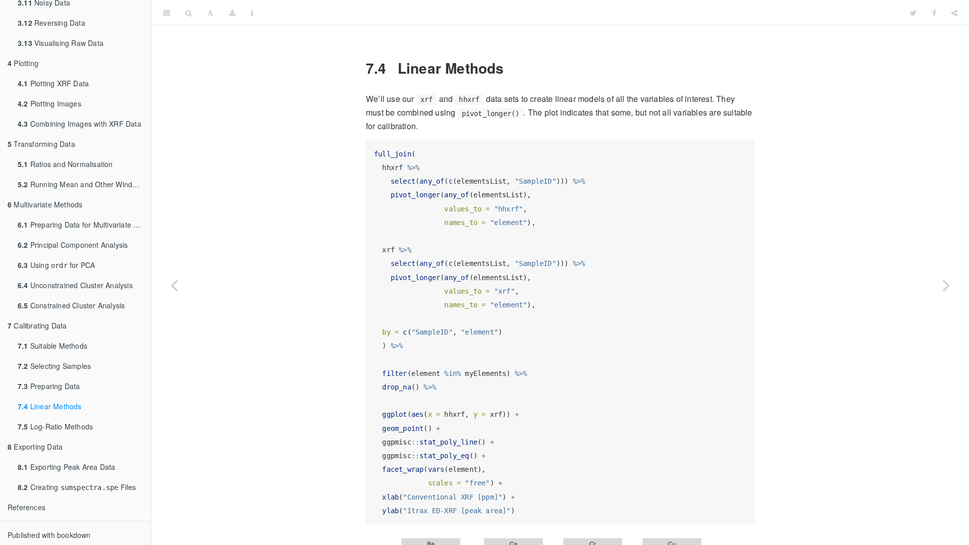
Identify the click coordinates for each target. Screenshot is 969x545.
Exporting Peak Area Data (67, 467)
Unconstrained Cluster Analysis (75, 285)
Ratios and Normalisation (65, 164)
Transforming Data (41, 144)
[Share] (954, 12)
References (26, 507)
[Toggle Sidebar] (166, 12)
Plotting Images (49, 103)
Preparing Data (49, 386)
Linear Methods (50, 406)
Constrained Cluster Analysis (71, 305)
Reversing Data (51, 23)
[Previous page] (174, 285)
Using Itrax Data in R (581, 12)
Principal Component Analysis (73, 245)
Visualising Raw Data (60, 43)
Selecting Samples (54, 366)
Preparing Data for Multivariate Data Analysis (84, 225)
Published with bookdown (49, 535)
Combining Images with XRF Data (79, 124)
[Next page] (946, 285)
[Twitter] (913, 12)
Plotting (23, 63)
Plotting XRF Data (53, 83)
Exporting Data (35, 447)
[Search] (188, 12)
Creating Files (77, 487)
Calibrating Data (37, 325)
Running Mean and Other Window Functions (84, 184)
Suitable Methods (52, 346)
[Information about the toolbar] (252, 12)
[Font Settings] (210, 12)
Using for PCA (56, 265)
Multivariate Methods (45, 204)
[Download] (232, 12)
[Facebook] (934, 12)
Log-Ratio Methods (55, 426)
